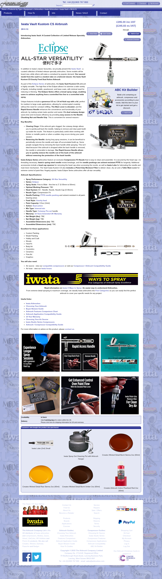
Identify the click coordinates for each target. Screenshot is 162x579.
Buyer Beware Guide (35, 309)
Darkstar (40, 544)
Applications (67, 524)
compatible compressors (53, 266)
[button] (129, 3)
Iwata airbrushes (42, 533)
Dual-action (38, 206)
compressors (31, 536)
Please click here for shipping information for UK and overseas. (62, 422)
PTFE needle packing (49, 195)
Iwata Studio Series (96, 536)
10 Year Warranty (33, 317)
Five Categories (102, 291)
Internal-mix (40, 208)
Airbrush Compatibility (96, 544)
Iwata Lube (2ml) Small (41, 448)
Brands (66, 521)
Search (59, 5)
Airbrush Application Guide (66, 541)
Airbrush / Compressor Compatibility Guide (44, 325)
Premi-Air (26, 541)
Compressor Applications (97, 541)
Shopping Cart (126, 530)
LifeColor (31, 538)
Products (66, 518)
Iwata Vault (64, 9)
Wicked (33, 544)
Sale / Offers (97, 510)
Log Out (126, 546)
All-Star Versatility (59, 179)
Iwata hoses (46, 268)
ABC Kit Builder (97, 546)
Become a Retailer (66, 513)
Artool (24, 538)
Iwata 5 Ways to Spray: (72, 288)
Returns (97, 521)
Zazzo (46, 536)
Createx (25, 544)
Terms (96, 524)
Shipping (96, 518)
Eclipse (35, 182)
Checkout (126, 536)
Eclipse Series (38, 84)
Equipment (28, 9)
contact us (69, 329)
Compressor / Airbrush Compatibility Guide (92, 266)
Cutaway (41, 211)
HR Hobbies (41, 538)
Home (4, 9)
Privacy (127, 541)
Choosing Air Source (96, 533)
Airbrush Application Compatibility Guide (44, 314)
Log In (126, 544)
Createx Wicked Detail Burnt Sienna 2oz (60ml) (121, 455)
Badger (36, 546)
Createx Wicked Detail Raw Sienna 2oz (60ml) (41, 487)
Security (96, 526)
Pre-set (49, 211)
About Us (66, 510)
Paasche (25, 546)
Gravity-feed (41, 200)
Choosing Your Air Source (37, 319)
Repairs (97, 508)
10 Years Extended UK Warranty (48, 214)
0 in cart (126, 30)
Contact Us (66, 505)
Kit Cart (127, 533)
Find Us (67, 508)
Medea (40, 536)
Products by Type (15, 9)
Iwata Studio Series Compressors (40, 322)
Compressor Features (96, 538)
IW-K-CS (73, 9)
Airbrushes (38, 9)
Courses (66, 526)
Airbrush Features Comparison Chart (42, 311)
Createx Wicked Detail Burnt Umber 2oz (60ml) (81, 487)
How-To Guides (66, 546)
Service (97, 505)
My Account (126, 538)
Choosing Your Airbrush (36, 306)
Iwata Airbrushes (51, 9)
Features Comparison (66, 538)
